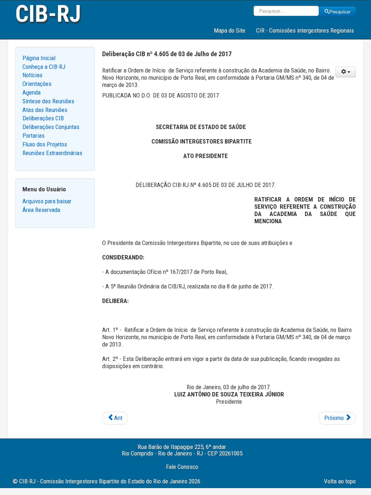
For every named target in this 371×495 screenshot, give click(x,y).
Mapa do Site (229, 30)
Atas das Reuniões (44, 109)
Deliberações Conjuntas (50, 126)
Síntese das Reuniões (48, 101)
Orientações (36, 83)
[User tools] (345, 72)
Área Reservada (41, 209)
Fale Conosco (182, 466)
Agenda (31, 92)
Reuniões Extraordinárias (52, 153)
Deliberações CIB (43, 118)
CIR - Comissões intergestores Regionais (305, 30)
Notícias (32, 75)
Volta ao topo (340, 481)
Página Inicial (38, 58)
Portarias (33, 135)
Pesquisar (339, 11)
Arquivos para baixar (46, 201)
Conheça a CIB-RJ (43, 66)
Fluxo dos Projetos (44, 144)
